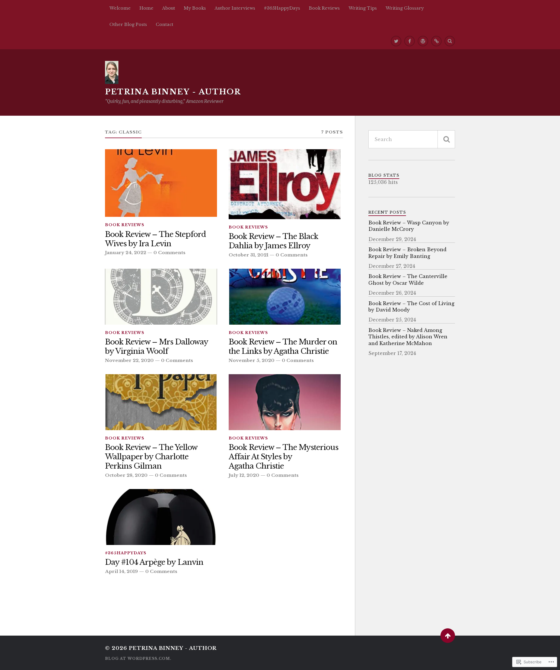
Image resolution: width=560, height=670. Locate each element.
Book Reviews (324, 8)
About (168, 8)
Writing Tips (363, 8)
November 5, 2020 (251, 360)
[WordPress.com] (423, 41)
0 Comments (169, 252)
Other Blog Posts (128, 24)
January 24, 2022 (125, 252)
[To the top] (447, 635)
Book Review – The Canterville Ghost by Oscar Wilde (407, 279)
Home (146, 8)
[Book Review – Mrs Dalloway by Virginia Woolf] (161, 297)
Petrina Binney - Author (173, 91)
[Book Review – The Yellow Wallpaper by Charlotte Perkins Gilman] (161, 402)
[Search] (449, 41)
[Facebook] (409, 41)
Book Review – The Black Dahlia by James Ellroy (273, 241)
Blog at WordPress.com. (138, 658)
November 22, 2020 (129, 360)
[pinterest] (436, 41)
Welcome (120, 8)
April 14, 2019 (121, 571)
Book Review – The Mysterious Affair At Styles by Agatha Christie (283, 457)
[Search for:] (411, 139)
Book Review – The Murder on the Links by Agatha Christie (283, 346)
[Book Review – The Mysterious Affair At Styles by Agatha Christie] (285, 402)
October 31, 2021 (248, 255)
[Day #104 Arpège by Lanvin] (161, 517)
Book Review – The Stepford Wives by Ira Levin (155, 239)
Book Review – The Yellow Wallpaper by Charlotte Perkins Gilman (151, 457)
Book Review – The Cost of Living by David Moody (411, 306)
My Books (195, 8)
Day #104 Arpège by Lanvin (154, 562)
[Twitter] (396, 41)
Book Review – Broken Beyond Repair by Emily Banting (407, 253)
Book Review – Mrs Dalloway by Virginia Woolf (156, 346)
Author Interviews (235, 8)
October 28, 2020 (126, 475)
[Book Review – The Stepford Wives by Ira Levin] (161, 183)
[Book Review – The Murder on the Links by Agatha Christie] (285, 297)
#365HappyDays (282, 8)
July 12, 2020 (244, 475)
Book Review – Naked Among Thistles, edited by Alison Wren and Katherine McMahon (407, 336)
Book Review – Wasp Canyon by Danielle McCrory (408, 226)
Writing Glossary (405, 8)
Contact (164, 24)
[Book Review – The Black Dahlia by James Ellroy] (285, 184)
